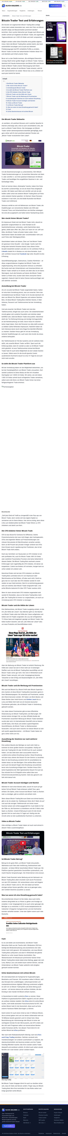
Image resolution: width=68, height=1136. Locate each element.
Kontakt (64, 1133)
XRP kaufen (42, 1120)
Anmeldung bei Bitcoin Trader (16, 88)
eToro (26, 996)
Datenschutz (56, 1133)
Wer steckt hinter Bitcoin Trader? (17, 85)
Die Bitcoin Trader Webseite (15, 83)
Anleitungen (31, 10)
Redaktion (41, 1133)
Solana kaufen (42, 1117)
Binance (25, 1112)
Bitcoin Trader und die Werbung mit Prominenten (22, 96)
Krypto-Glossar (58, 1112)
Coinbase (25, 1115)
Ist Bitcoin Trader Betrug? (15, 105)
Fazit (9, 109)
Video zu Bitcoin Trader (15, 103)
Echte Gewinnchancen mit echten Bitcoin (20, 111)
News (4, 10)
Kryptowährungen (12, 10)
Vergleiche (23, 10)
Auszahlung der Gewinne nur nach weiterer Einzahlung (23, 98)
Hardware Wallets (58, 1120)
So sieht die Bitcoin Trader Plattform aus (19, 90)
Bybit (24, 1117)
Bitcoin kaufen (42, 1112)
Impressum (49, 1133)
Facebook (23, 254)
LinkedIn (4, 251)
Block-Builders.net (59, 1122)
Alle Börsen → (27, 1122)
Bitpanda (25, 1120)
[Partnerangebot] (23, 1077)
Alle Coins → (42, 1122)
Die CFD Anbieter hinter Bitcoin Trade (18, 92)
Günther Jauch (31, 699)
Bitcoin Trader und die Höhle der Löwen (19, 94)
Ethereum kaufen (43, 1115)
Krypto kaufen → (8, 1126)
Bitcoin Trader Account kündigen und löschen (21, 101)
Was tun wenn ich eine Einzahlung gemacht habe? (23, 107)
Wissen (40, 10)
